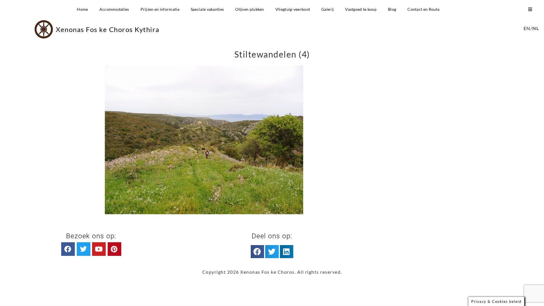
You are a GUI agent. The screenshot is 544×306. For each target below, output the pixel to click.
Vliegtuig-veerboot (292, 9)
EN (527, 28)
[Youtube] (99, 249)
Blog (392, 9)
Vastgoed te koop (361, 9)
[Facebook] (68, 249)
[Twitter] (83, 249)
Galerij (327, 9)
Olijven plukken (249, 9)
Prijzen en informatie (160, 9)
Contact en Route (423, 9)
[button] (257, 251)
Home (82, 9)
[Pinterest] (114, 249)
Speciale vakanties (207, 9)
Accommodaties (114, 9)
